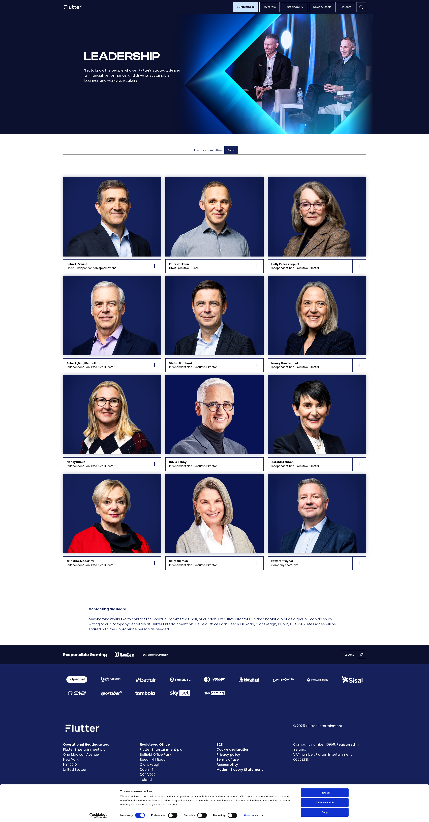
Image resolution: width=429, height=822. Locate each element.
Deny (325, 812)
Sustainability (294, 7)
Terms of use (228, 759)
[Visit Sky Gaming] (214, 692)
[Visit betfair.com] (145, 679)
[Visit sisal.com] (352, 679)
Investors (270, 7)
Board (231, 150)
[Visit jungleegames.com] (214, 679)
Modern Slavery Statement (240, 769)
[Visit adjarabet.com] (76, 679)
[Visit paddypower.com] (283, 679)
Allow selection (325, 802)
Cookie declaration (233, 749)
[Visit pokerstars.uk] (317, 679)
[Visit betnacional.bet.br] (111, 679)
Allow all (325, 792)
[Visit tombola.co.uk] (145, 693)
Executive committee (208, 150)
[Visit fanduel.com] (180, 679)
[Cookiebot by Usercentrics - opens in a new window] (98, 815)
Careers (346, 7)
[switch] (172, 815)
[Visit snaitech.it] (76, 693)
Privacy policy (228, 754)
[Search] (361, 7)
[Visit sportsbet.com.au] (111, 693)
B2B (220, 744)
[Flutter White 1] (72, 7)
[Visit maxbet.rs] (248, 679)
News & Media (322, 7)
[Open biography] (154, 266)
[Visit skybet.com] (180, 693)
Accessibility (227, 764)
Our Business (245, 7)
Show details (251, 815)
